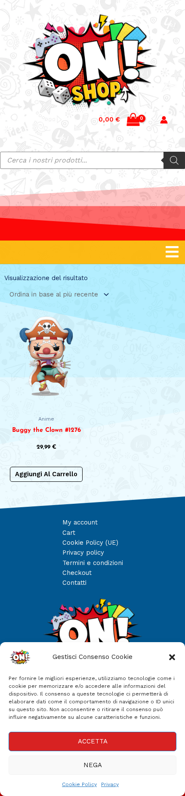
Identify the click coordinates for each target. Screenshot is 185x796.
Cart (68, 533)
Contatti (74, 583)
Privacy (110, 784)
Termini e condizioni (92, 563)
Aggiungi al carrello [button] (46, 474)
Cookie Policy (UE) (90, 542)
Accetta (93, 741)
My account (80, 522)
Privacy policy (83, 552)
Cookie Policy (79, 784)
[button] (172, 657)
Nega (92, 765)
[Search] (174, 160)
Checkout (77, 573)
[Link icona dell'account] (164, 120)
